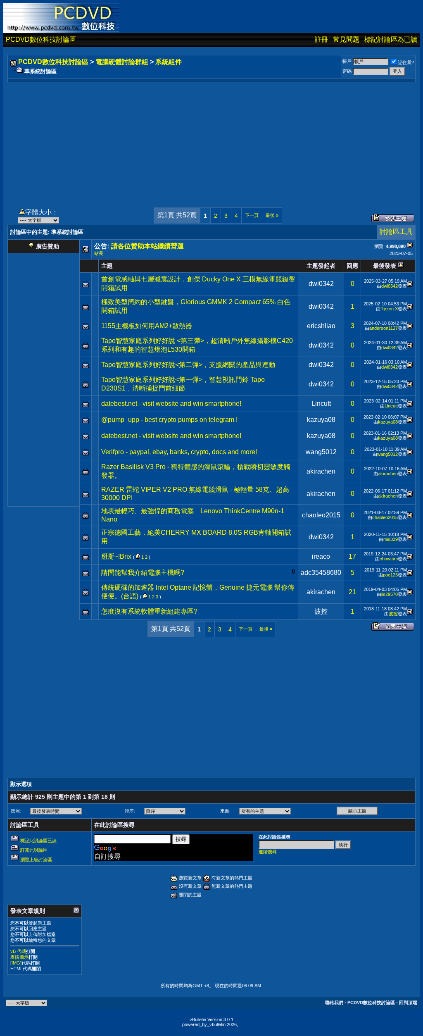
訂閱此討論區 (34, 850)
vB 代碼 (18, 951)
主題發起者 (321, 265)
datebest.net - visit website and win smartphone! (171, 403)
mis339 (390, 539)
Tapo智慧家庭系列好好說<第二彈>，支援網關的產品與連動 (188, 364)
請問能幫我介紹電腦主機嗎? (142, 572)
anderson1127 (383, 328)
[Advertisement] (211, 140)
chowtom (389, 558)
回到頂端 (408, 1002)
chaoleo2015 (321, 515)
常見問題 (346, 39)
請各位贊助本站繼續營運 (147, 246)
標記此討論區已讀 (38, 840)
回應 (352, 265)
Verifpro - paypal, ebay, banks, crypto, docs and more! (179, 451)
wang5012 (321, 451)
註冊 (321, 39)
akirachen (321, 471)
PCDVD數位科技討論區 (41, 39)
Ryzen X (389, 308)
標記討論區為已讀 (390, 39)
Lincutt (321, 403)
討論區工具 (396, 231)
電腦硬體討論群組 (121, 61)
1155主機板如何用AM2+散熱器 (146, 325)
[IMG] (15, 962)
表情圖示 (19, 957)
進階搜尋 (268, 851)
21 (352, 591)
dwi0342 (321, 283)
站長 (98, 253)
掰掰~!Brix (116, 556)
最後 (272, 215)
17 (352, 556)
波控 (321, 611)
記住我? (406, 62)
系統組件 (168, 61)
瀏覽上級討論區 (36, 859)
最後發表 (384, 265)
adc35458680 (321, 572)
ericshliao (321, 325)
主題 (107, 265)
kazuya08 (321, 419)
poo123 (390, 574)
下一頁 (252, 215)
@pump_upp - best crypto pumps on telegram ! (169, 419)
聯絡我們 (334, 1002)
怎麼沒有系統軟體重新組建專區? (149, 611)
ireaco (321, 556)
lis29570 (389, 594)
